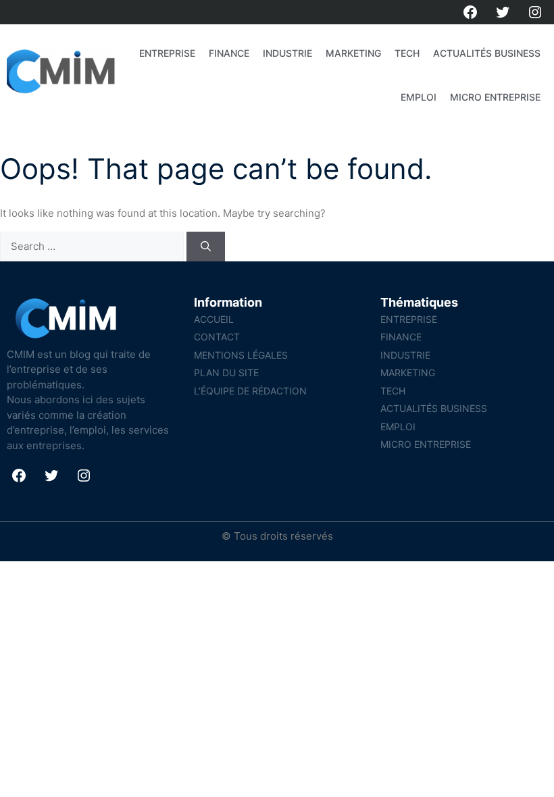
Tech (407, 53)
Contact (217, 336)
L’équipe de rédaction (250, 390)
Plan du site (226, 372)
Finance (229, 53)
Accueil (214, 319)
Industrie (287, 53)
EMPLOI (418, 97)
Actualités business (486, 53)
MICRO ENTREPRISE (495, 97)
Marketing (353, 53)
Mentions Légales (241, 355)
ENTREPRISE (167, 53)
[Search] (205, 247)
